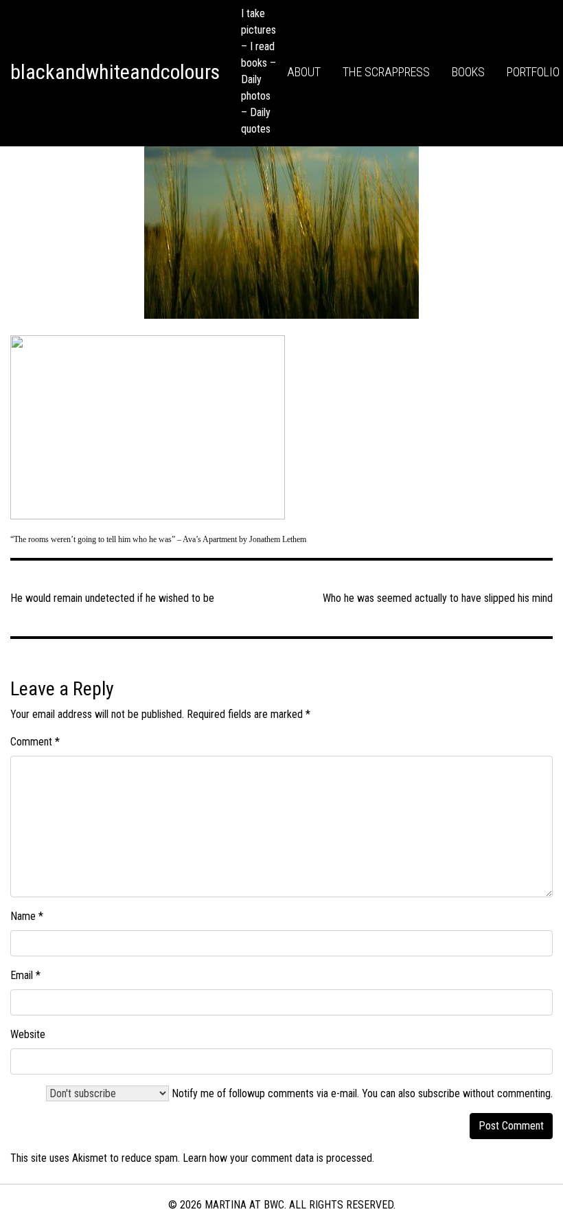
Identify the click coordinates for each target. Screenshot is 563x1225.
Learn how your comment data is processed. (278, 1158)
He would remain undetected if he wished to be (112, 598)
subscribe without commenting (484, 1093)
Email (25, 975)
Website (27, 1034)
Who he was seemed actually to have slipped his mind (438, 598)
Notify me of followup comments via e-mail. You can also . (361, 1093)
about (304, 72)
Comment (35, 741)
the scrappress (386, 72)
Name (26, 916)
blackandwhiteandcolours (115, 72)
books (468, 72)
